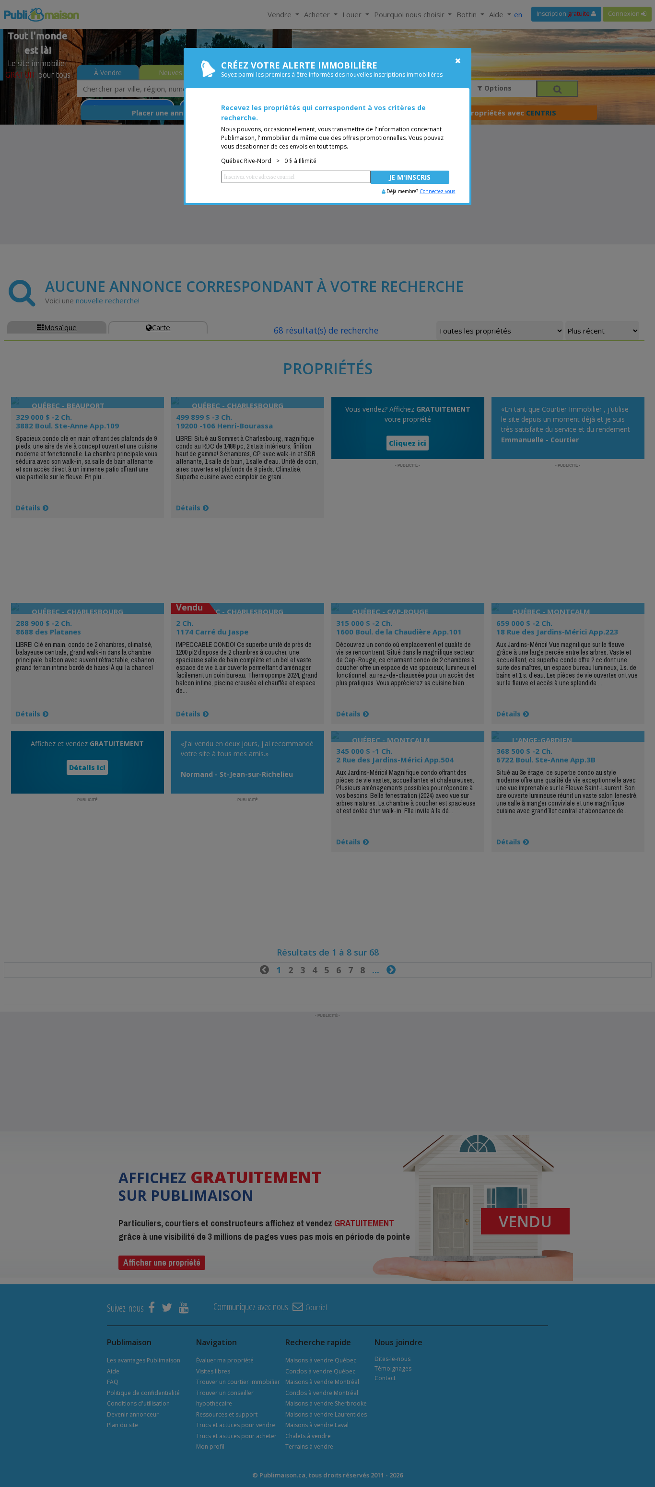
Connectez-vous (437, 191)
